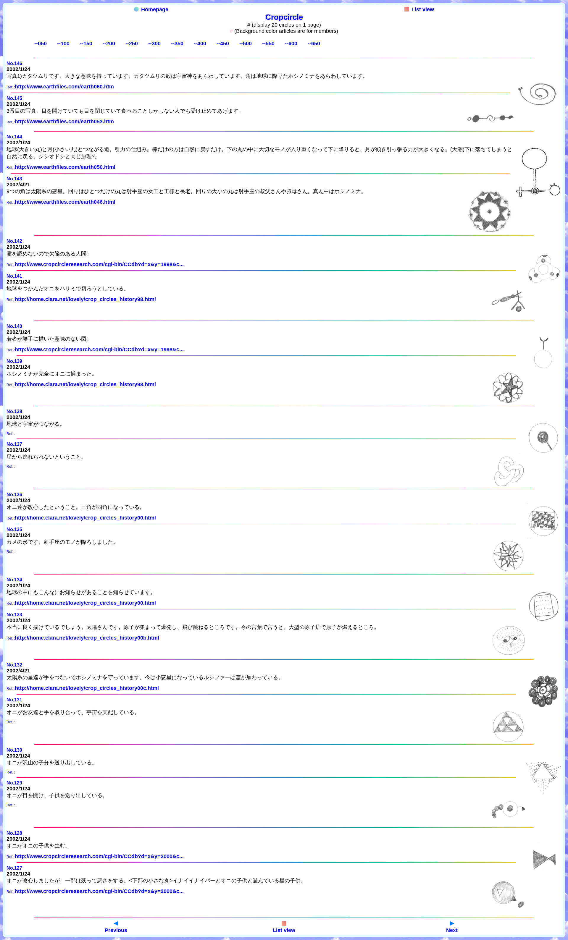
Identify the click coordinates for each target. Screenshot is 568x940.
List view (423, 9)
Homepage (154, 9)
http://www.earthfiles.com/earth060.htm (64, 87)
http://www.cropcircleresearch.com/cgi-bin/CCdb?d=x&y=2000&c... (99, 856)
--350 (177, 43)
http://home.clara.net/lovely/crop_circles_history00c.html (87, 688)
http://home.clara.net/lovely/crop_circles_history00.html (85, 518)
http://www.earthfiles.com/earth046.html (65, 202)
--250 (131, 43)
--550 (268, 43)
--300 (154, 43)
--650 (314, 43)
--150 (86, 43)
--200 (109, 43)
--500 (245, 43)
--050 (40, 43)
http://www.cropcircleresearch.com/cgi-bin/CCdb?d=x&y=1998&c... (99, 264)
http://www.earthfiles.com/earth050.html (65, 167)
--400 (200, 43)
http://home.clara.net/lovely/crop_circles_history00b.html (87, 638)
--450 (223, 43)
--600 (291, 43)
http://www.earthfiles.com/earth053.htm (64, 121)
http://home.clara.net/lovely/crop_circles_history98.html (85, 299)
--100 (63, 43)
